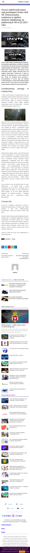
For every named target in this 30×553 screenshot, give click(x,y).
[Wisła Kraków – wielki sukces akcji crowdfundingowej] (15, 316)
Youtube (22, 508)
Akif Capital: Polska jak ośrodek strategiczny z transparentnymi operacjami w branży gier (17, 285)
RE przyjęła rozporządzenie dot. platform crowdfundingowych (22, 257)
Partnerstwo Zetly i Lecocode (16, 355)
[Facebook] (2, 247)
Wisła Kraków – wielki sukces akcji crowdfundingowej (13, 326)
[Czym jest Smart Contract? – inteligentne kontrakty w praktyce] (4, 488)
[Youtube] (18, 508)
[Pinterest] (9, 247)
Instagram (21, 504)
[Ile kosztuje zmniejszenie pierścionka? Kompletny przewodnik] (4, 298)
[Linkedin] (15, 247)
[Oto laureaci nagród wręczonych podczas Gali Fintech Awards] (4, 447)
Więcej (27, 551)
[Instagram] (16, 504)
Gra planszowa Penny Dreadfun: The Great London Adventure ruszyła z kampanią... (17, 336)
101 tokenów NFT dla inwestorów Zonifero (19, 348)
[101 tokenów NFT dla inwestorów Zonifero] (4, 350)
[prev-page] (2, 304)
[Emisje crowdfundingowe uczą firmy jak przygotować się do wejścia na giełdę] (4, 407)
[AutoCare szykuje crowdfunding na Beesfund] (4, 390)
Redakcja (15, 272)
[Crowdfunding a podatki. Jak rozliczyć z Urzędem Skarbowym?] (4, 474)
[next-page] (4, 304)
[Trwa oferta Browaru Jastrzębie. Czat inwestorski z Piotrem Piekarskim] (4, 400)
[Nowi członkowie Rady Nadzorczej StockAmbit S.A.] (4, 427)
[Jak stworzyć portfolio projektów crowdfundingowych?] (4, 434)
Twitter (12, 508)
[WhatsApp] (12, 247)
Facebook (10, 504)
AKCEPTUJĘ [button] (22, 551)
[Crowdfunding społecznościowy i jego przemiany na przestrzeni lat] (4, 454)
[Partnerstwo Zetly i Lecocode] (4, 357)
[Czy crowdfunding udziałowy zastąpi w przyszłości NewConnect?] (4, 441)
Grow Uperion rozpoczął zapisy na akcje (7, 256)
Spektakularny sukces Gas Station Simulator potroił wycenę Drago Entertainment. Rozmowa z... (17, 420)
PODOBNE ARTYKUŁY (6, 279)
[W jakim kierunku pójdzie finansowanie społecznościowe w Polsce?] (4, 363)
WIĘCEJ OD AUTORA (19, 279)
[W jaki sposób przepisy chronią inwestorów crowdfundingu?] (4, 481)
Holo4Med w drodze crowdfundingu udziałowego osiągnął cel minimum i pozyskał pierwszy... (17, 377)
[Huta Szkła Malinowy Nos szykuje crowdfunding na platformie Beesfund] (4, 414)
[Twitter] (6, 247)
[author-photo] (15, 270)
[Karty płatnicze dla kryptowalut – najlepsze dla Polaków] (4, 291)
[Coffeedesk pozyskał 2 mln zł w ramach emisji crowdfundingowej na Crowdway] (4, 343)
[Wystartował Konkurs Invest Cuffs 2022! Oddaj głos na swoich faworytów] (4, 370)
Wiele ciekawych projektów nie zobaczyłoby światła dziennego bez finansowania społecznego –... (17, 468)
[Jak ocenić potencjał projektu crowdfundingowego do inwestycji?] (4, 461)
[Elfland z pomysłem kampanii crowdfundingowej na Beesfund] (4, 384)
